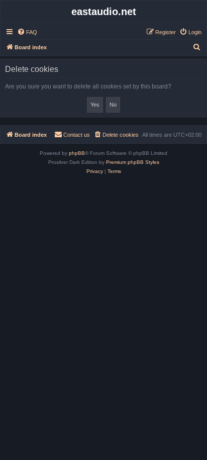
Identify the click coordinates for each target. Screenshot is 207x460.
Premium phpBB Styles (132, 162)
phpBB (77, 153)
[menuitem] (27, 32)
